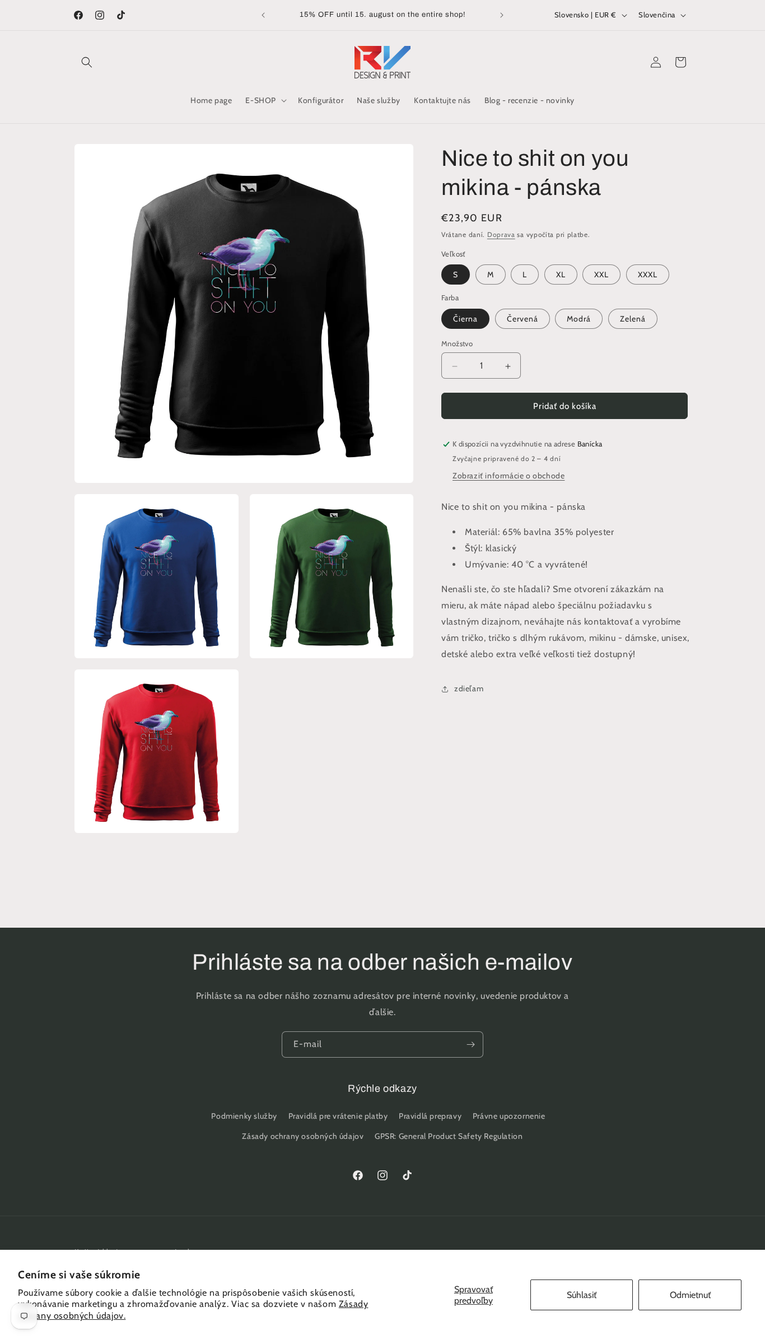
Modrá (579, 319)
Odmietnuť (690, 1295)
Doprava (501, 234)
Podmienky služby (244, 1116)
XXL (601, 275)
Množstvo (457, 343)
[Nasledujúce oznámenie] (501, 15)
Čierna (465, 319)
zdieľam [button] (468, 689)
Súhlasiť (581, 1295)
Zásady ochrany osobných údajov (302, 1136)
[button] (86, 62)
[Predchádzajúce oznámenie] (263, 15)
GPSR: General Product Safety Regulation (449, 1136)
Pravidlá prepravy (430, 1116)
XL (561, 275)
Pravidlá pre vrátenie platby (338, 1116)
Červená (522, 319)
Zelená (633, 319)
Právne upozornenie (509, 1116)
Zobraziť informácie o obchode (509, 476)
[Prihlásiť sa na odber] (470, 1044)
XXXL (647, 275)
